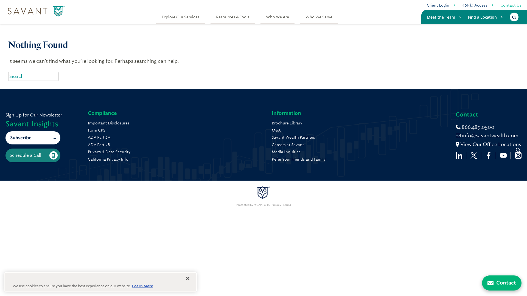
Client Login (438, 5)
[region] (100, 282)
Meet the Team (441, 17)
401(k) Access (474, 5)
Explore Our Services (181, 17)
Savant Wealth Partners (293, 137)
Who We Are (277, 17)
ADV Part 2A (99, 137)
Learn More (142, 286)
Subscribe (20, 138)
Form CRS (96, 130)
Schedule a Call (25, 155)
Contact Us (511, 5)
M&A (276, 130)
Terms (287, 205)
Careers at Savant (288, 144)
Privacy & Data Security (109, 151)
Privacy (276, 205)
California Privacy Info (108, 159)
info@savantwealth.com (490, 135)
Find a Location (482, 17)
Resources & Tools (233, 17)
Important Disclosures (109, 123)
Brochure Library (287, 123)
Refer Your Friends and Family (299, 159)
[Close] (188, 278)
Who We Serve (318, 17)
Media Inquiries (286, 151)
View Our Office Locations (490, 144)
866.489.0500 (477, 127)
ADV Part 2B (99, 144)
